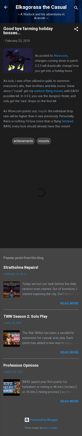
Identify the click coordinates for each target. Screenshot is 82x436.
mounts (43, 141)
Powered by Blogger (43, 420)
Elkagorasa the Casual (41, 7)
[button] (76, 29)
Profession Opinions (20, 365)
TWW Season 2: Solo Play (25, 316)
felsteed (67, 121)
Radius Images (50, 428)
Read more (69, 303)
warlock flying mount (48, 91)
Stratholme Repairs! (20, 267)
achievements (23, 141)
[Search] (76, 8)
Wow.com (60, 56)
